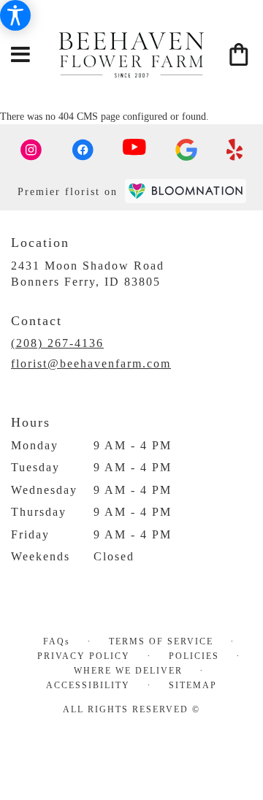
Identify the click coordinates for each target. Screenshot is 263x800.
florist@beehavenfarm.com (91, 363)
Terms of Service (161, 641)
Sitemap (193, 685)
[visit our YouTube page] (134, 150)
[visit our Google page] (186, 150)
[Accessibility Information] (15, 15)
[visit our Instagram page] (31, 150)
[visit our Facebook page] (82, 150)
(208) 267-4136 (57, 343)
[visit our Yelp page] (235, 150)
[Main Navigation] (21, 55)
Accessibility (88, 685)
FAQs (56, 641)
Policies (194, 656)
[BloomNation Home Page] (185, 191)
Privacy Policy (83, 656)
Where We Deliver (128, 671)
